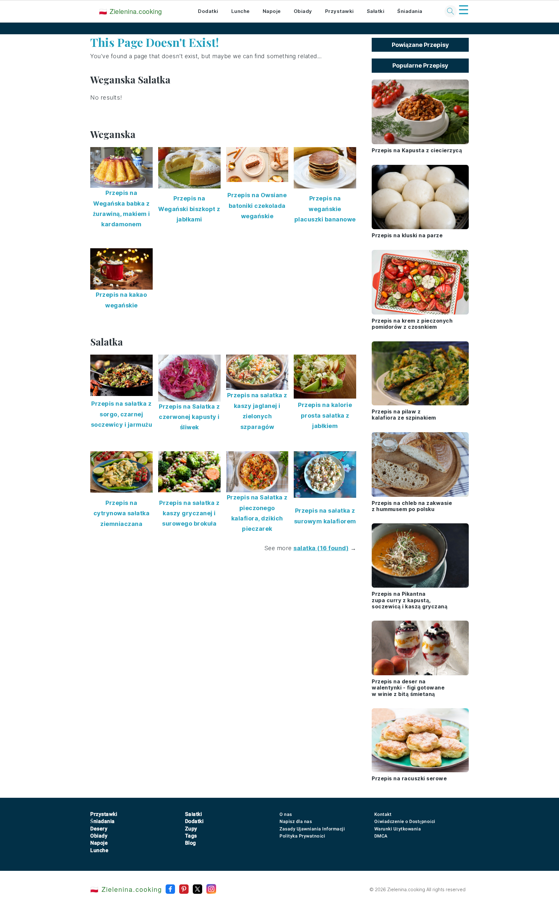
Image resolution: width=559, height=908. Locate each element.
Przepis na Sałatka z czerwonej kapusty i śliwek (189, 417)
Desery (98, 829)
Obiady (303, 11)
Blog (190, 843)
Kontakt (383, 814)
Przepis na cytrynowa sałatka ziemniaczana (121, 513)
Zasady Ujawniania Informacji (312, 828)
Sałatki (376, 11)
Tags (191, 836)
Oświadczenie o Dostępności (404, 821)
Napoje (272, 11)
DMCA (381, 836)
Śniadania (409, 11)
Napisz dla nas (296, 821)
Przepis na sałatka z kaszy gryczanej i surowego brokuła (189, 513)
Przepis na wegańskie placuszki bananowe (325, 209)
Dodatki (208, 11)
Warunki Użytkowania (397, 828)
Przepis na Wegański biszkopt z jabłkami (189, 209)
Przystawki (339, 11)
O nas (286, 814)
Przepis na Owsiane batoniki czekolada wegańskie (257, 205)
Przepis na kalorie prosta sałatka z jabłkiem (325, 415)
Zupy (191, 829)
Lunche (240, 11)
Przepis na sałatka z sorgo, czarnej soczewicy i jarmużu (121, 414)
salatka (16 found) (320, 548)
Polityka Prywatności (302, 836)
